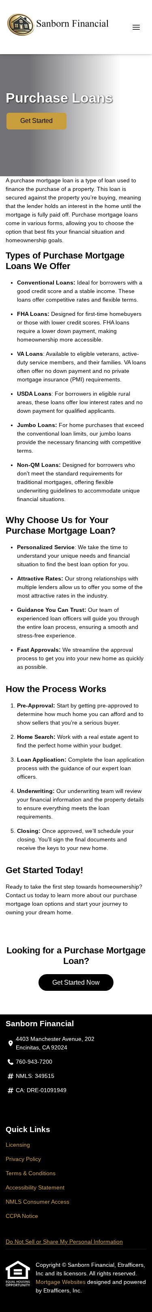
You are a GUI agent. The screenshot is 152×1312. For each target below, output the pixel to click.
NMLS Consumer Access (37, 1201)
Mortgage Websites (61, 1282)
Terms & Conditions (31, 1173)
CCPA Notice (22, 1216)
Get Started (36, 120)
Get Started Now (76, 982)
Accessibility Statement (35, 1187)
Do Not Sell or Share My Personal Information (64, 1241)
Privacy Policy (23, 1159)
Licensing (18, 1144)
